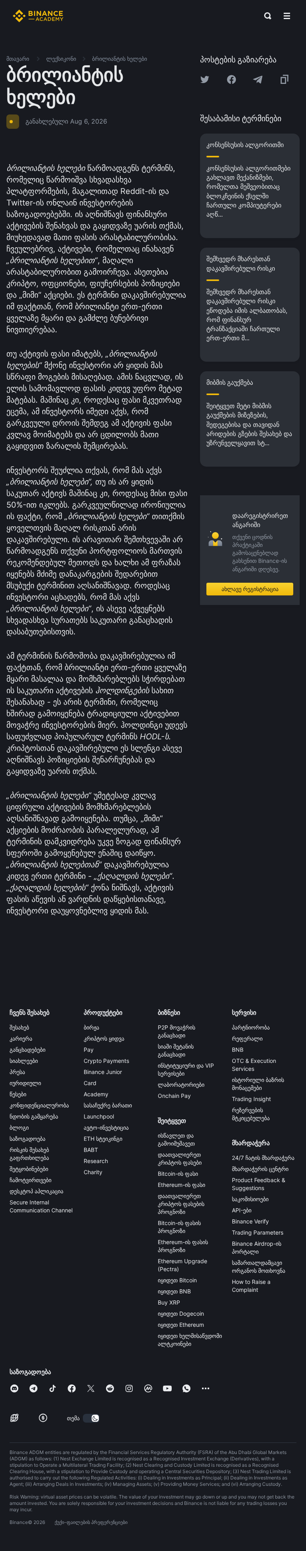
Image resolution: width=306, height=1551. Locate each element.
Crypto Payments (106, 1060)
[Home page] (38, 16)
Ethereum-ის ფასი (181, 1184)
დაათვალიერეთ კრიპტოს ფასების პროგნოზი (181, 1203)
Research (96, 1160)
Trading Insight (251, 1098)
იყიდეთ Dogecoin (181, 1313)
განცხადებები (27, 1049)
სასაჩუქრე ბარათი (108, 1105)
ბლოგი (19, 1127)
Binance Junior (103, 1071)
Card (90, 1083)
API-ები (241, 1210)
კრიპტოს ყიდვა (104, 1038)
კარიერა (21, 1038)
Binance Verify (250, 1221)
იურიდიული (25, 1083)
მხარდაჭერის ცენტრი (260, 1168)
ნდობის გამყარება (34, 1116)
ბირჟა (91, 1027)
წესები (18, 1094)
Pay (89, 1049)
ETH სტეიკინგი (103, 1138)
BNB (237, 1049)
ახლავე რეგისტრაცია (250, 589)
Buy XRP (169, 1302)
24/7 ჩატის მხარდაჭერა (263, 1157)
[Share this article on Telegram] (258, 79)
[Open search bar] (265, 16)
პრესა (17, 1071)
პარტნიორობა (251, 1027)
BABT (91, 1149)
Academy (96, 1094)
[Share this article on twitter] (205, 79)
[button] (287, 16)
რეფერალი (247, 1038)
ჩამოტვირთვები (30, 1180)
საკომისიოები (250, 1199)
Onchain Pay (174, 1095)
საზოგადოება (27, 1138)
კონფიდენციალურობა (39, 1105)
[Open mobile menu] (286, 16)
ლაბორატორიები (181, 1084)
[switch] (91, 1418)
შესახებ (19, 1027)
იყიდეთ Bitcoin (177, 1280)
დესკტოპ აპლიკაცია (36, 1191)
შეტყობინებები (29, 1168)
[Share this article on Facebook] (231, 79)
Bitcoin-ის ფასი (178, 1173)
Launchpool (99, 1116)
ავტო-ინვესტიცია (106, 1127)
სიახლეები (24, 1060)
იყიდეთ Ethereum (181, 1324)
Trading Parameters (257, 1232)
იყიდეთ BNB (174, 1291)
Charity (93, 1172)
